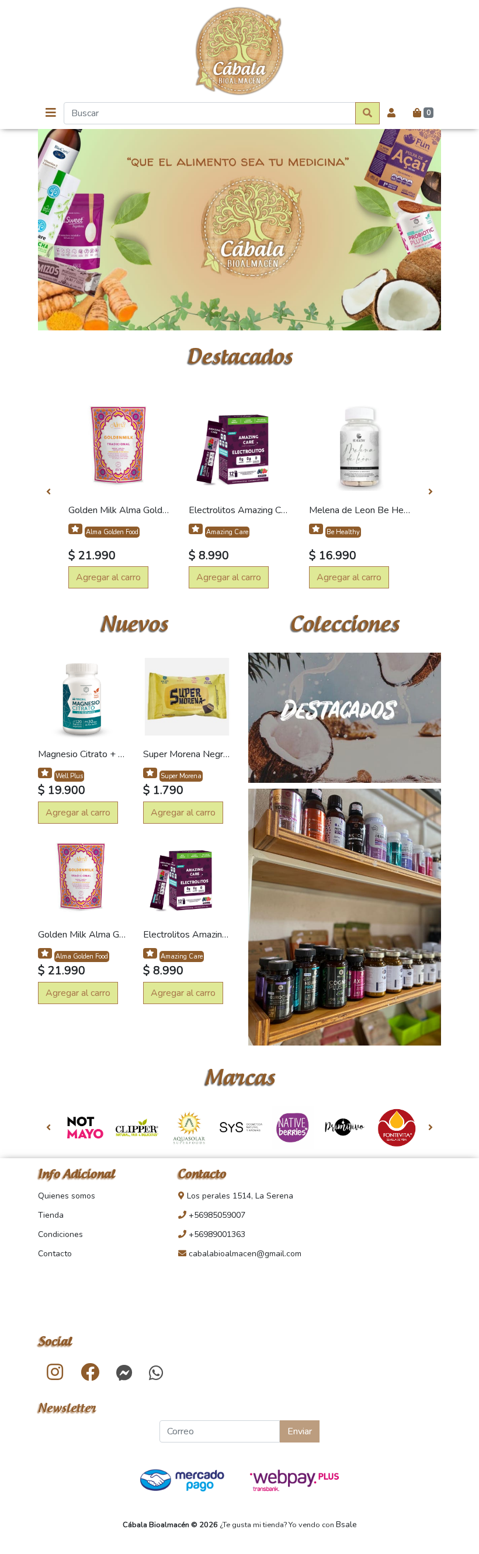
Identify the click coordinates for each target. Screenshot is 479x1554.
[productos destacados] (344, 720)
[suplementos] (344, 920)
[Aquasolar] (189, 1127)
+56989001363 (215, 1234)
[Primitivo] (345, 1127)
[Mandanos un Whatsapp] (156, 1373)
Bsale (346, 1524)
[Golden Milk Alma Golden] (119, 445)
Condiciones (60, 1234)
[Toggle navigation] (51, 113)
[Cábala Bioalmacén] (239, 51)
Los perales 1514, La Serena (239, 1195)
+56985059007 (215, 1215)
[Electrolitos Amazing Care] (239, 445)
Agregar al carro (108, 577)
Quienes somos (66, 1195)
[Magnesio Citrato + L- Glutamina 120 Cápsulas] (82, 696)
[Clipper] (137, 1127)
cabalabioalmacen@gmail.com (243, 1253)
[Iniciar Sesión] (391, 113)
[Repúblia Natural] (241, 1127)
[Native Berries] (293, 1127)
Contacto (55, 1253)
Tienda (51, 1215)
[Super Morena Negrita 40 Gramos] (187, 696)
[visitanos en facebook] (90, 1373)
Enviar (299, 1431)
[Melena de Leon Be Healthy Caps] (360, 445)
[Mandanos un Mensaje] (124, 1373)
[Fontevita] (397, 1127)
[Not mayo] (85, 1127)
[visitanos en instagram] (55, 1373)
